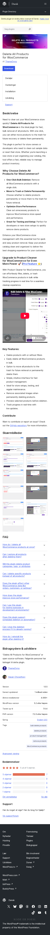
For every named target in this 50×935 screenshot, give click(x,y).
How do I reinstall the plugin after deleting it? (13, 637)
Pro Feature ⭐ (32, 263)
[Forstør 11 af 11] (20, 521)
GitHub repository (18, 425)
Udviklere (7, 862)
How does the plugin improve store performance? (16, 596)
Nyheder (7, 836)
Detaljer (8, 78)
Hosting (6, 840)
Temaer (29, 836)
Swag (30, 867)
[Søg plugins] (29, 29)
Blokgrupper (31, 845)
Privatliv (6, 845)
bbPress (8, 884)
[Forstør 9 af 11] (20, 505)
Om (4, 831)
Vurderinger (10, 85)
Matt (6, 879)
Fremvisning (31, 831)
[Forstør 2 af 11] (44, 440)
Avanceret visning (11, 753)
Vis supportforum (11, 816)
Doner (30, 862)
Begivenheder (32, 858)
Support (9, 104)
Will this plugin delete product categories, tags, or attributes (16, 565)
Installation (10, 91)
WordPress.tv (10, 867)
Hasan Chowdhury (16, 677)
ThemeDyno (11, 61)
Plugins (29, 840)
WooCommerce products (36, 746)
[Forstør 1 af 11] (20, 440)
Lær (4, 853)
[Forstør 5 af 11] (20, 473)
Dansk (12, 900)
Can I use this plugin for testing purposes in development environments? (16, 607)
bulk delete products (38, 726)
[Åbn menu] (46, 4)
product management (38, 736)
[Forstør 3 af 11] (20, 456)
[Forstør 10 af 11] (44, 505)
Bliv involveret (32, 853)
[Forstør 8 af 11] (44, 489)
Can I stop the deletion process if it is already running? (17, 628)
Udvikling (9, 98)
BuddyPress (10, 888)
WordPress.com (11, 875)
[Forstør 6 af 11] (44, 473)
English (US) (42, 720)
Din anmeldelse (10, 797)
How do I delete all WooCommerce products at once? (19, 545)
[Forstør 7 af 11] (20, 489)
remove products (39, 741)
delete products (40, 731)
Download (8, 68)
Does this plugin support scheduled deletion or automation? (19, 618)
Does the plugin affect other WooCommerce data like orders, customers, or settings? (17, 585)
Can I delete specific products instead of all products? (17, 574)
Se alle (44, 797)
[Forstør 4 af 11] (44, 456)
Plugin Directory (9, 11)
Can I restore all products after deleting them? (14, 555)
